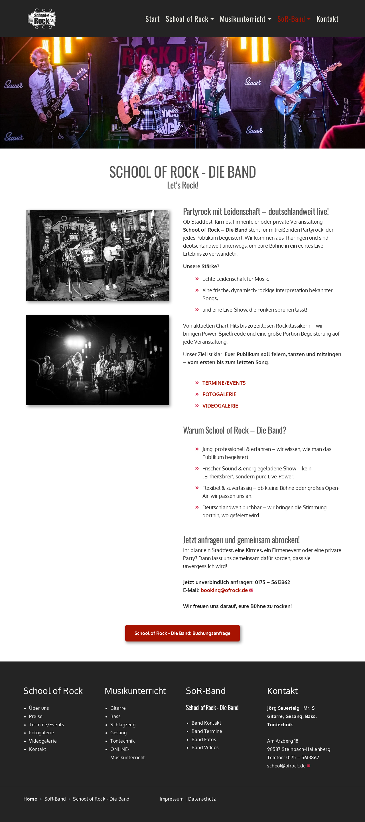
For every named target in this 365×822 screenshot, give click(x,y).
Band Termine (207, 731)
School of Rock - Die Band (212, 707)
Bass (115, 716)
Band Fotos (204, 739)
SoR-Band (291, 18)
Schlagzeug (122, 724)
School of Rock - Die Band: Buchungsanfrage (182, 633)
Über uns (39, 708)
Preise (35, 716)
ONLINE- (119, 749)
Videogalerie (43, 741)
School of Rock (187, 18)
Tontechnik (122, 741)
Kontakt (328, 18)
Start (152, 18)
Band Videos (205, 747)
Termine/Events (46, 724)
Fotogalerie (41, 732)
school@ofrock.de (286, 766)
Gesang (118, 732)
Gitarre (118, 708)
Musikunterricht (243, 18)
